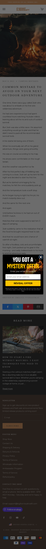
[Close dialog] (41, 257)
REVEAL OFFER (23, 283)
